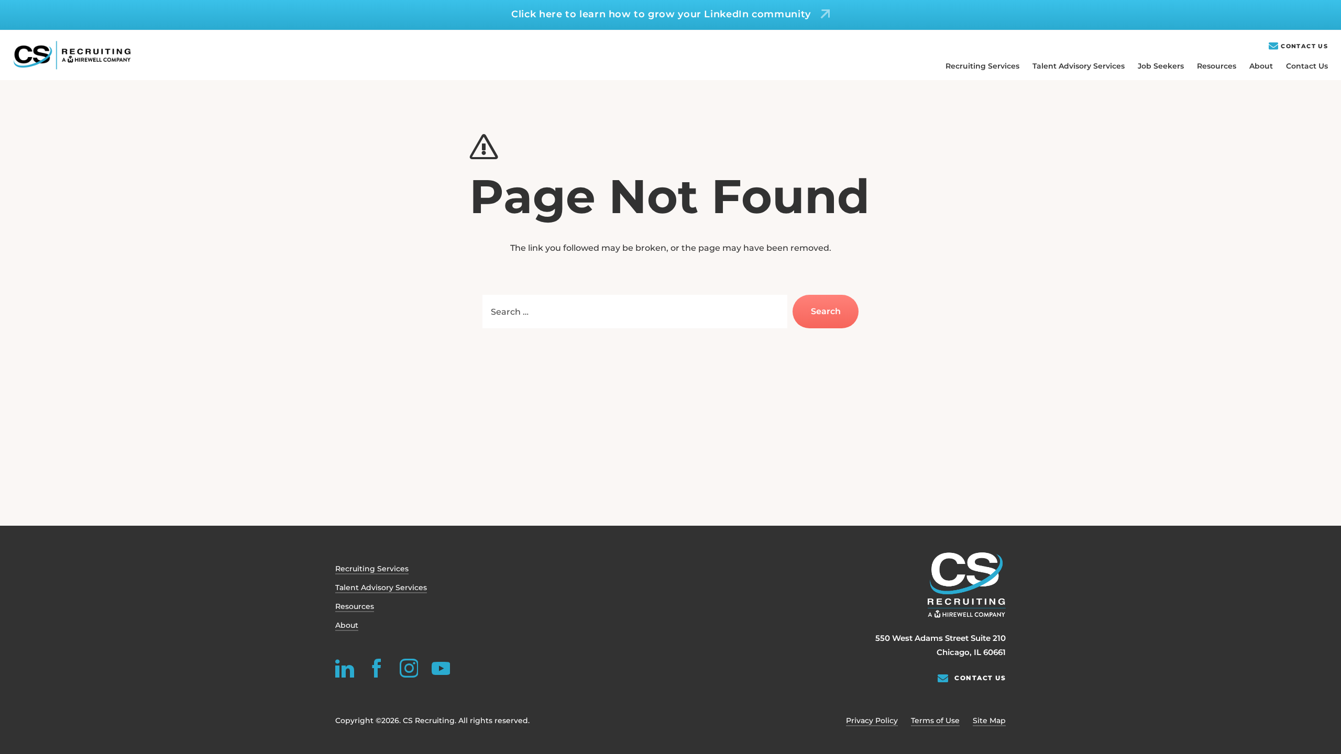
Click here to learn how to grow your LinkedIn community (661, 14)
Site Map (989, 720)
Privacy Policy (872, 720)
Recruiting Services (982, 66)
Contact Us (1304, 46)
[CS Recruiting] (72, 55)
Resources (1216, 66)
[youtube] (440, 668)
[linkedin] (344, 668)
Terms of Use (935, 720)
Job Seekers (1161, 66)
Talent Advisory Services (1078, 66)
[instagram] (408, 668)
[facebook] (376, 668)
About (1261, 66)
